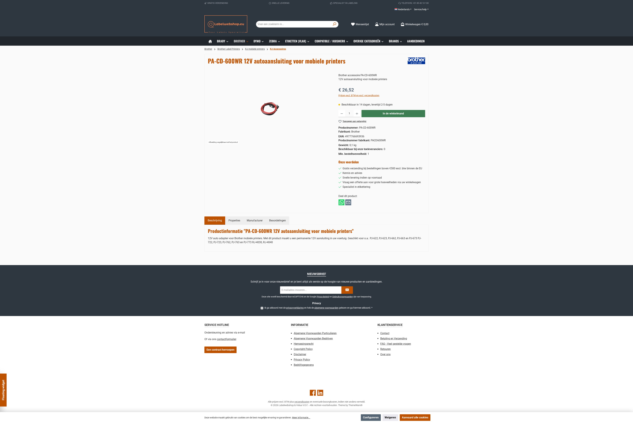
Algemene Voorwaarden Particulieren (315, 333)
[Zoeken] (334, 24)
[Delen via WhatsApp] (341, 202)
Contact (384, 333)
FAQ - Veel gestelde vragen (395, 343)
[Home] (210, 41)
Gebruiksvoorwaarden (342, 296)
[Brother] (416, 61)
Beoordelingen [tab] (277, 220)
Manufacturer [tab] (255, 220)
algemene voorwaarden (326, 307)
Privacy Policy (302, 359)
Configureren (371, 417)
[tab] (214, 220)
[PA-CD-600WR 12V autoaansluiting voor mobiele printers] (269, 109)
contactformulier (226, 339)
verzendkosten (301, 401)
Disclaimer (300, 354)
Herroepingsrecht (304, 343)
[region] (270, 108)
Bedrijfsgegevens (304, 364)
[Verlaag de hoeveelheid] (341, 113)
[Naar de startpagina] (225, 24)
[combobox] (293, 24)
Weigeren (390, 417)
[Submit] (347, 290)
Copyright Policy (303, 349)
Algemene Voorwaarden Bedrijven (313, 338)
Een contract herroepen (220, 349)
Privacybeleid (323, 296)
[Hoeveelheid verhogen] (357, 113)
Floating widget (3, 390)
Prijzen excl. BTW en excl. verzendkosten (358, 95)
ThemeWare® (355, 405)
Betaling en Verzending (393, 338)
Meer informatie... (301, 417)
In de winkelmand (393, 113)
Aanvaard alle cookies (415, 417)
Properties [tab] (234, 220)
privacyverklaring (295, 307)
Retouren (385, 349)
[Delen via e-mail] (348, 202)
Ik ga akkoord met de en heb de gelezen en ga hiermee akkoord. (318, 307)
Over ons (385, 354)
